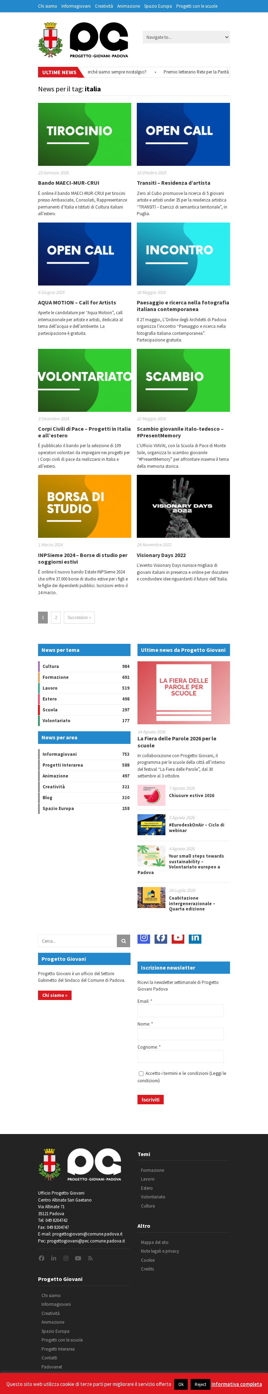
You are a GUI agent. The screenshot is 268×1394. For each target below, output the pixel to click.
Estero (50, 699)
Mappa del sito (155, 1242)
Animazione (128, 6)
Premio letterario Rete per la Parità (180, 72)
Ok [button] (181, 1384)
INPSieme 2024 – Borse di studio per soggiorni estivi (82, 558)
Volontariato (56, 721)
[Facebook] (161, 937)
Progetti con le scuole (196, 6)
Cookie (148, 1260)
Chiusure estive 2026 (191, 795)
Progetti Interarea (63, 765)
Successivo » (79, 617)
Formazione (56, 677)
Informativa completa (236, 1384)
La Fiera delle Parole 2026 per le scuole (176, 741)
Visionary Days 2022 (161, 554)
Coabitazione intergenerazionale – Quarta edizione (192, 903)
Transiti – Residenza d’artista (173, 182)
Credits (147, 1269)
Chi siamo (47, 6)
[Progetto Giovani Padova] (83, 54)
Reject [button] (200, 1384)
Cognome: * (149, 1047)
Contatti (49, 1358)
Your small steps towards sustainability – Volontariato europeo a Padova (180, 864)
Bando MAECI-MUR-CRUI (68, 182)
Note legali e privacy (160, 1251)
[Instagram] (143, 937)
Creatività (104, 6)
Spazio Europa (158, 6)
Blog (47, 798)
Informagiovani (76, 6)
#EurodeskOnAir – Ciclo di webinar (196, 827)
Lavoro (50, 688)
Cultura (51, 666)
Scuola (50, 710)
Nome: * (145, 1024)
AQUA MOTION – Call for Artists (77, 302)
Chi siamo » (54, 995)
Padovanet (52, 1367)
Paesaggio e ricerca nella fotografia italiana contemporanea (183, 305)
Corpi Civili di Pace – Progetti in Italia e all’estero (84, 432)
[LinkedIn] (195, 937)
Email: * (144, 1001)
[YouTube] (178, 937)
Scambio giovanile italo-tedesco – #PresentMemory (180, 432)
